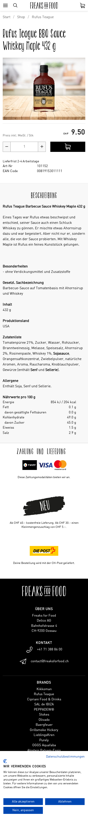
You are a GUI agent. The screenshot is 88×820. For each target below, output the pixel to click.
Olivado (44, 720)
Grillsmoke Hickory (44, 730)
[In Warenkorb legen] (67, 147)
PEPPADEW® (44, 709)
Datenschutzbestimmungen (65, 756)
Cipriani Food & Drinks (44, 699)
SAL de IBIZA (44, 704)
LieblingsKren (44, 735)
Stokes (44, 714)
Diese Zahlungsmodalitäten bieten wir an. (44, 477)
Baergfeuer (44, 725)
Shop (21, 17)
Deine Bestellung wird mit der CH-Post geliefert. (44, 563)
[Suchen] (15, 5)
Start (6, 17)
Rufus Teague (43, 17)
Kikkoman (44, 689)
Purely (44, 740)
